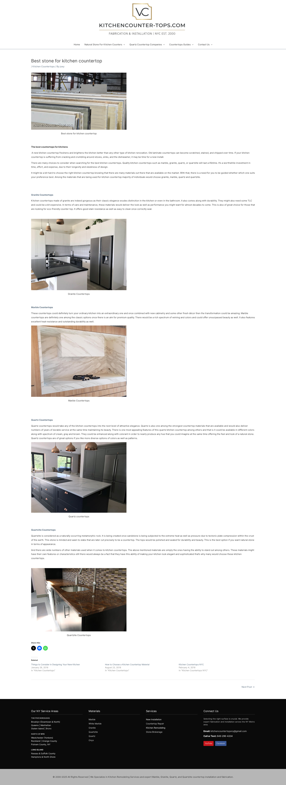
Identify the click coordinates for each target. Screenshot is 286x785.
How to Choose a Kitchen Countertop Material (127, 664)
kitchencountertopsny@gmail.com (229, 731)
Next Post (248, 686)
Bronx (49, 728)
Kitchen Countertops (43, 66)
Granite (92, 727)
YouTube (208, 743)
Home (77, 44)
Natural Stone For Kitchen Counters (103, 44)
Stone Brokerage (154, 732)
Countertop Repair (155, 723)
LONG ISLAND (37, 750)
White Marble (95, 723)
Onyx (91, 740)
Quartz (92, 736)
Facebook (221, 743)
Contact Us (204, 44)
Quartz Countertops (42, 419)
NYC (43, 734)
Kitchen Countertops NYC (191, 664)
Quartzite (93, 732)
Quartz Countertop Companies (145, 44)
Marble (92, 719)
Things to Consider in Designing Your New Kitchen (55, 664)
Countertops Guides (180, 44)
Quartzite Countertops (43, 529)
